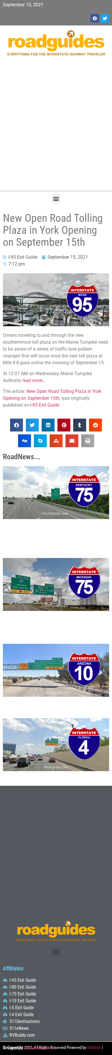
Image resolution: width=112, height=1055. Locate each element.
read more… (33, 380)
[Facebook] (94, 18)
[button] (56, 198)
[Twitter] (105, 18)
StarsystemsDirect (39, 1047)
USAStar (94, 1047)
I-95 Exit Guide (44, 405)
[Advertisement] (56, 126)
